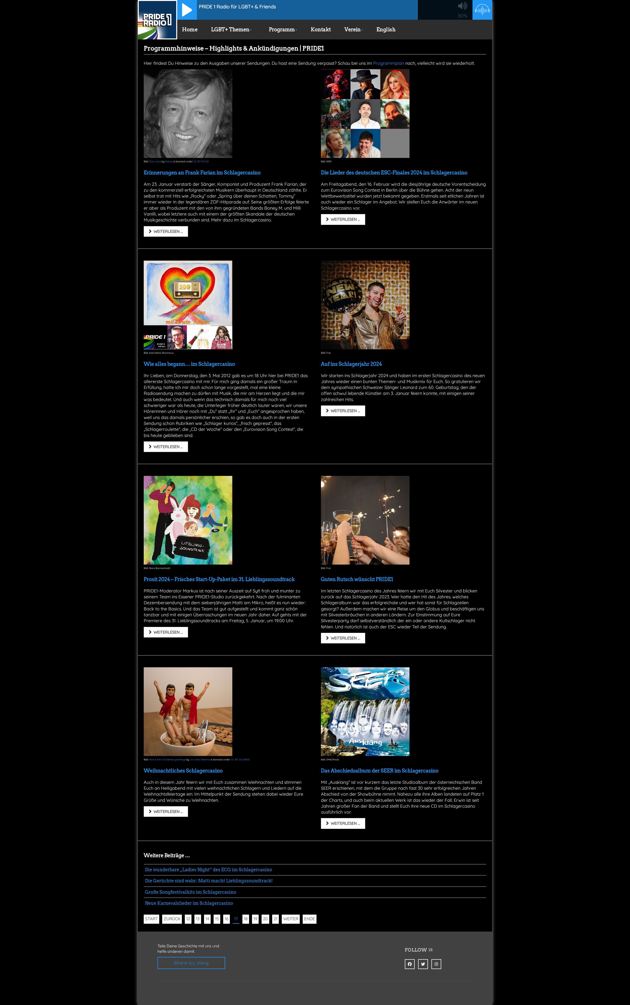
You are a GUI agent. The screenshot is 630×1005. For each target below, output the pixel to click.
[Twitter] (423, 964)
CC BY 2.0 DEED (240, 759)
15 (217, 918)
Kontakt (321, 30)
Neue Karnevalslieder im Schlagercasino (189, 903)
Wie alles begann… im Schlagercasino (189, 364)
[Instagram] (436, 964)
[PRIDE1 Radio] (157, 19)
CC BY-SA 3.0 (201, 161)
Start (151, 918)
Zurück (172, 918)
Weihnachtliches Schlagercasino (183, 771)
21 (275, 918)
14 (207, 918)
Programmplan (388, 63)
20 (265, 918)
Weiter (290, 918)
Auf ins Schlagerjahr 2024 (351, 364)
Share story (191, 963)
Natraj (169, 161)
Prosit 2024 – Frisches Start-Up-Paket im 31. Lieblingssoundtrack (219, 579)
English (386, 30)
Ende (309, 918)
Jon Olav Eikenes (200, 759)
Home (190, 30)
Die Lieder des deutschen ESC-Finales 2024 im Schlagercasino (394, 173)
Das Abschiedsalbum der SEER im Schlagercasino (380, 771)
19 (255, 918)
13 (198, 918)
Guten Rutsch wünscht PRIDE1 (357, 579)
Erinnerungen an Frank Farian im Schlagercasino (202, 173)
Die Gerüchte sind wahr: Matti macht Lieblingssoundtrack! (209, 880)
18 (246, 918)
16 (226, 918)
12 (188, 918)
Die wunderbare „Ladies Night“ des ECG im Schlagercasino (208, 869)
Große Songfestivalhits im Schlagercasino (190, 892)
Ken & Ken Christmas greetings (167, 759)
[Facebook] (410, 964)
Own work (155, 161)
